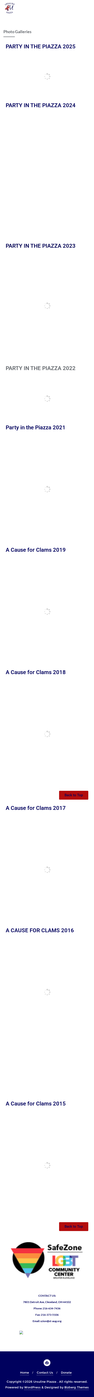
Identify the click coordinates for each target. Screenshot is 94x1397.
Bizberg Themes (76, 1387)
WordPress (32, 1387)
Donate (66, 1372)
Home (24, 1372)
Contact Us (45, 1372)
